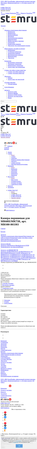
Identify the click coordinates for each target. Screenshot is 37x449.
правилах (15, 442)
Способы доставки (7, 283)
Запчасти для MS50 (21, 254)
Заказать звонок (5, 137)
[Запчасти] (17, 88)
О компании (4, 342)
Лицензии (4, 344)
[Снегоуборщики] (17, 85)
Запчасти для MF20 (9, 256)
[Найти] (1, 103)
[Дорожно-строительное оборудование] (17, 29)
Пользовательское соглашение (9, 376)
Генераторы (13, 237)
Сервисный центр (6, 350)
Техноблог (4, 374)
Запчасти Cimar (5, 245)
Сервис (13, 156)
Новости (3, 373)
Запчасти (18, 241)
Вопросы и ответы (6, 368)
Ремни (21, 247)
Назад (13, 155)
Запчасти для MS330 (7, 251)
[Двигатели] (17, 75)
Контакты (3, 397)
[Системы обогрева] (17, 81)
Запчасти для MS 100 (16, 253)
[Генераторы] (17, 59)
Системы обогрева (6, 359)
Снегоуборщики (10, 241)
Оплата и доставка (6, 362)
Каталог (6, 149)
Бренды (3, 348)
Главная (6, 147)
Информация (4, 370)
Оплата (3, 364)
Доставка (3, 365)
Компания (14, 169)
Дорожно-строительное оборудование (12, 236)
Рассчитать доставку (8, 285)
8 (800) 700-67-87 (6, 7)
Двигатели (9, 239)
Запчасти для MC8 (9, 257)
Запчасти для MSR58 (11, 261)
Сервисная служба (7, 288)
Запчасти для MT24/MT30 (22, 257)
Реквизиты (4, 347)
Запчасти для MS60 (9, 254)
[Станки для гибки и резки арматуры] (17, 68)
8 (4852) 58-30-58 (6, 9)
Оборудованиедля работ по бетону (11, 354)
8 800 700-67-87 (5, 403)
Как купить (14, 179)
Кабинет (9, 146)
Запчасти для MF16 (21, 256)
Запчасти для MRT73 (16, 259)
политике (18, 440)
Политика (4, 345)
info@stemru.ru (10, 210)
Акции (3, 371)
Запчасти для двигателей (12, 247)
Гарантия (3, 367)
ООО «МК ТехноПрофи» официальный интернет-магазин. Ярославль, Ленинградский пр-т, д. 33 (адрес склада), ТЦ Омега (18, 3)
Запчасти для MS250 (19, 251)
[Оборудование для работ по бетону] (17, 47)
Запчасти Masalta (15, 245)
